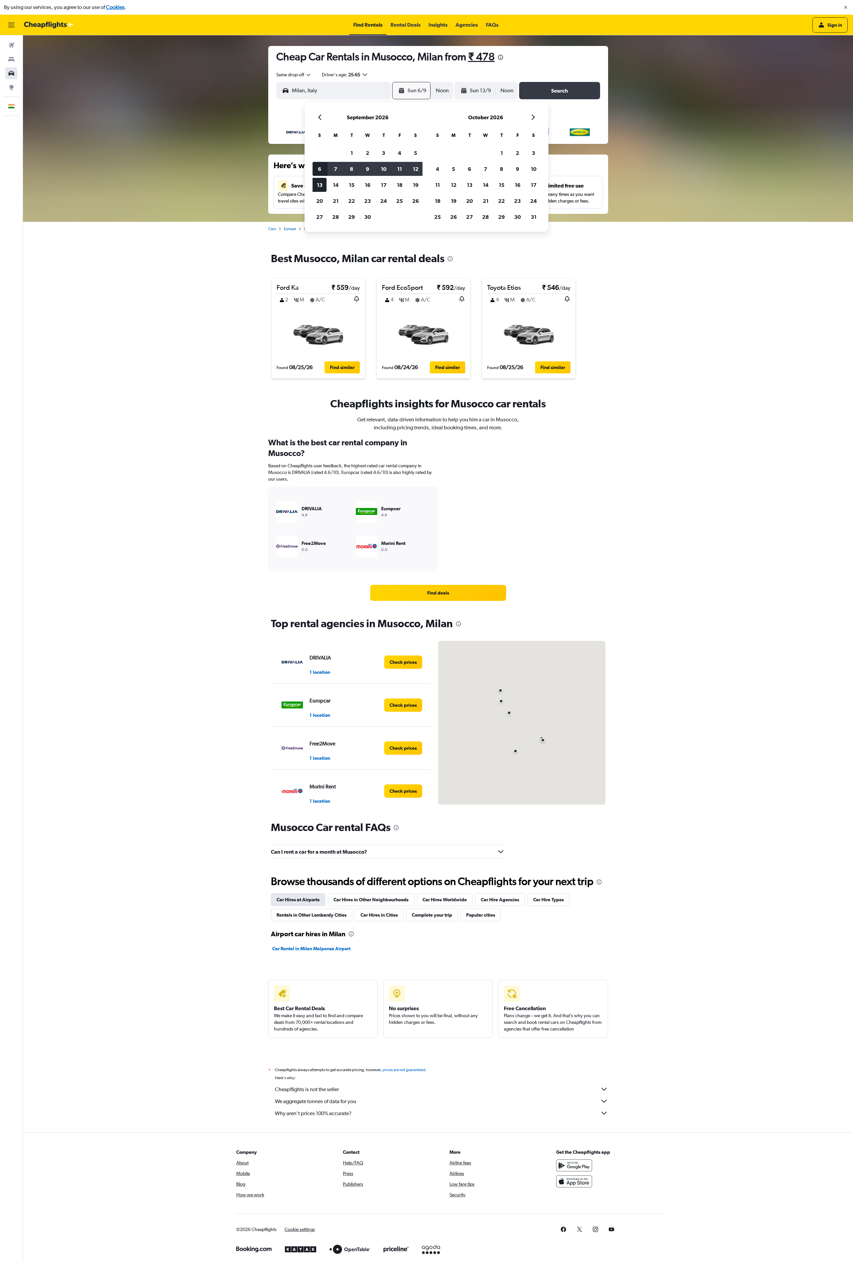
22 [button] (351, 201)
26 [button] (415, 201)
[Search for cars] (11, 73)
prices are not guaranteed (404, 1069)
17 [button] (384, 185)
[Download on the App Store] (574, 1181)
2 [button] (367, 153)
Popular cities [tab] (480, 915)
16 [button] (368, 185)
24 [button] (383, 201)
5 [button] (415, 153)
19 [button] (416, 185)
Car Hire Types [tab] (548, 899)
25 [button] (399, 201)
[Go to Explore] (11, 87)
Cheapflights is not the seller (307, 1089)
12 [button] (416, 169)
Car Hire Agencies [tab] (500, 899)
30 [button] (367, 217)
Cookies (115, 7)
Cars (272, 228)
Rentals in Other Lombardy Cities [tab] (312, 915)
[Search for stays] (11, 59)
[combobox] (294, 74)
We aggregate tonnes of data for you (315, 1101)
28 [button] (335, 217)
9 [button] (367, 169)
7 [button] (335, 169)
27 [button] (319, 217)
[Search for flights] (11, 45)
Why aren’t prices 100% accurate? (313, 1113)
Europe (290, 228)
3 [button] (383, 153)
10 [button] (384, 169)
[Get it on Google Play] (574, 1165)
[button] (845, 7)
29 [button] (351, 217)
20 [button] (319, 201)
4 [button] (399, 153)
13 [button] (320, 185)
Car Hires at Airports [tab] (298, 899)
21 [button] (336, 201)
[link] (438, 593)
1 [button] (352, 153)
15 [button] (352, 185)
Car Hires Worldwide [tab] (445, 899)
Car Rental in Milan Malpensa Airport (311, 948)
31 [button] (533, 217)
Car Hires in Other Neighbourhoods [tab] (371, 899)
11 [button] (399, 169)
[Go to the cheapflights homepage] (48, 25)
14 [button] (336, 185)
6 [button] (319, 169)
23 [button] (367, 201)
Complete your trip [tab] (432, 915)
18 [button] (400, 185)
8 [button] (351, 169)
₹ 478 (481, 56)
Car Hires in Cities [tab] (379, 915)
